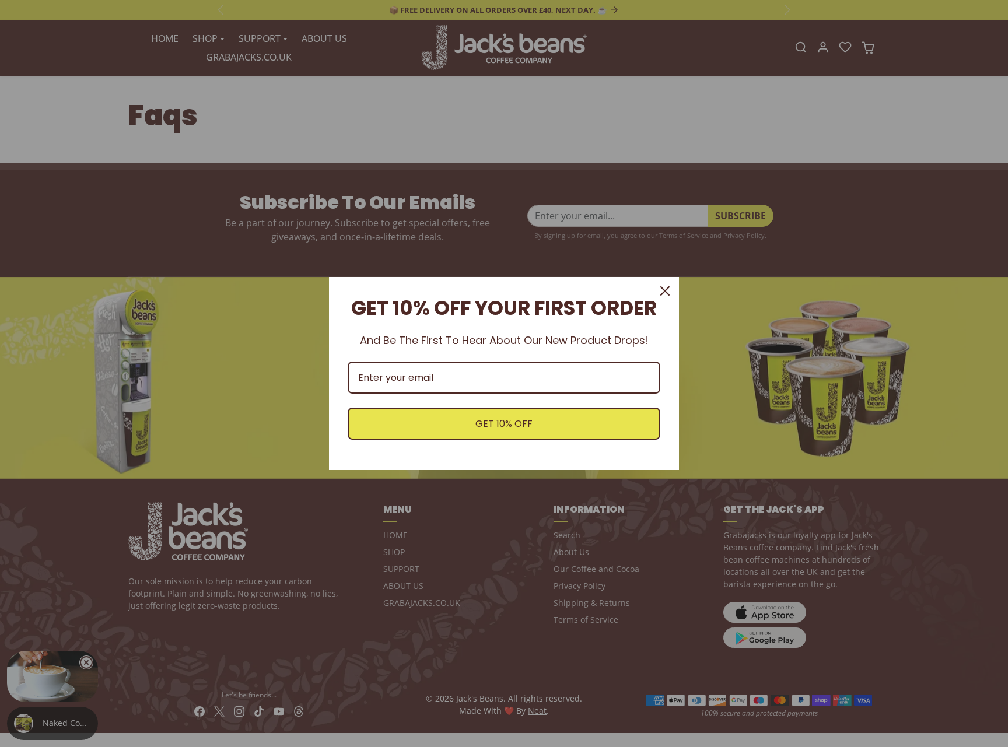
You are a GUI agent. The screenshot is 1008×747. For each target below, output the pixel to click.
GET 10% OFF (504, 423)
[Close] (665, 291)
